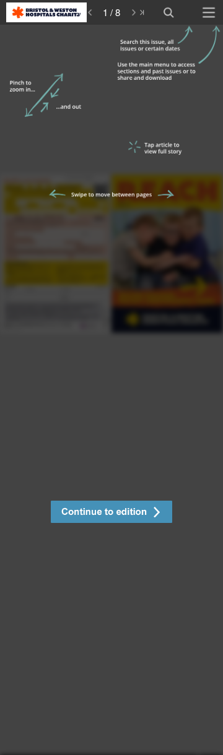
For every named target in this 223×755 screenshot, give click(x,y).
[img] (111, 390)
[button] (111, 513)
